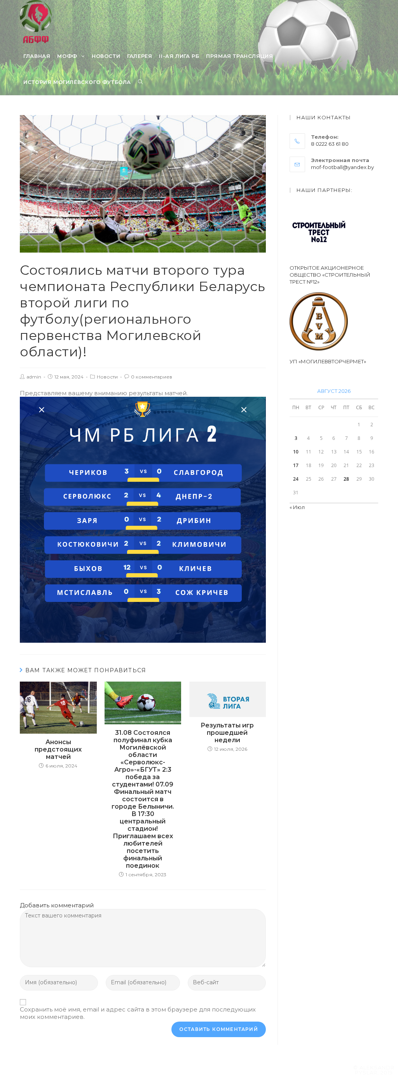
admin (33, 377)
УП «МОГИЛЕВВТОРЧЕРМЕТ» (328, 361)
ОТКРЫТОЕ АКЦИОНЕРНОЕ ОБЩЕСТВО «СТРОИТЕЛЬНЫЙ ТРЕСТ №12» (330, 275)
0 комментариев (151, 377)
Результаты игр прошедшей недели (227, 733)
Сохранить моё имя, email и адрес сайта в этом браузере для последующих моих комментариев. (138, 1013)
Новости (107, 377)
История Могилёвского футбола (77, 82)
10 (295, 451)
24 (295, 479)
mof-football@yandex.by (342, 167)
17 (295, 465)
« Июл (297, 507)
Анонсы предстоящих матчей (58, 749)
